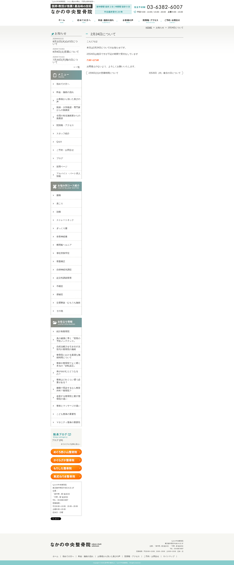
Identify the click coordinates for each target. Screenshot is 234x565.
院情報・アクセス (150, 21)
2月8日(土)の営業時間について (103, 73)
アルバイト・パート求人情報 (68, 174)
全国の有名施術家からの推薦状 (68, 116)
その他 (59, 311)
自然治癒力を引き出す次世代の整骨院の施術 (68, 347)
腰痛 (58, 195)
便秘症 (59, 294)
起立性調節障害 (64, 278)
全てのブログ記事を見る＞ (70, 444)
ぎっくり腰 (61, 228)
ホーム (62, 21)
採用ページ (61, 166)
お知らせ (160, 27)
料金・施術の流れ (106, 21)
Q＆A (59, 142)
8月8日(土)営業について (66, 51)
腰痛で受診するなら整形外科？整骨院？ (68, 389)
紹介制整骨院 (62, 331)
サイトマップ (169, 556)
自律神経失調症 (64, 269)
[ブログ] (66, 437)
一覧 (77, 67)
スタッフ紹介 (62, 133)
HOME (149, 27)
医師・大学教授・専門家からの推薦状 (68, 108)
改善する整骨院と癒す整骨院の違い (68, 397)
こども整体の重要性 (66, 414)
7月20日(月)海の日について (65, 61)
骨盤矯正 (60, 261)
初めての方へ (84, 21)
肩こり (59, 203)
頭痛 (58, 212)
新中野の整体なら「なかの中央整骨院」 (117, 563)
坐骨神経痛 (61, 236)
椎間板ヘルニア (64, 245)
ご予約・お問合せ (172, 21)
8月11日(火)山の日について (65, 42)
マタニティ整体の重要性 (68, 422)
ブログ (59, 158)
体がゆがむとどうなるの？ (67, 372)
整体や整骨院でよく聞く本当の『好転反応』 (68, 364)
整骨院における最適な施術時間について (68, 356)
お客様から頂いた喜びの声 (128, 21)
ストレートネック (65, 220)
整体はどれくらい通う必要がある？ (68, 380)
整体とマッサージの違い (68, 406)
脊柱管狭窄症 (62, 253)
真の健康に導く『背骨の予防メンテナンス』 (68, 339)
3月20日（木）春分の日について (165, 73)
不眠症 (59, 286)
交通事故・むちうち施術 (68, 303)
